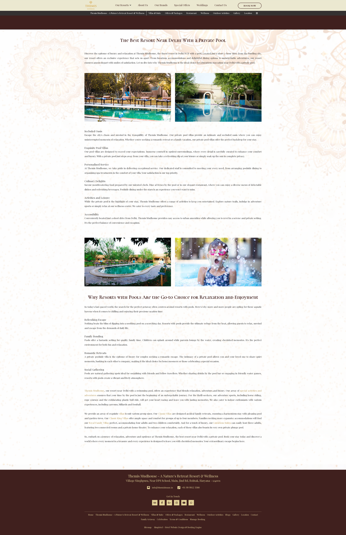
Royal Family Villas (99, 422)
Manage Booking (197, 519)
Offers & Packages (173, 13)
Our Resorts (122, 5)
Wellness (205, 13)
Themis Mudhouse (94, 390)
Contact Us (220, 5)
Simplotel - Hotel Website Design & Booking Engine (178, 527)
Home (91, 514)
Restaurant (191, 13)
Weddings (202, 5)
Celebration (162, 519)
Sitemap (148, 527)
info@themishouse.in (162, 487)
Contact (254, 514)
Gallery (236, 13)
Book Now (250, 5)
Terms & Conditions (179, 519)
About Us (143, 5)
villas (121, 413)
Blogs (227, 514)
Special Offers (182, 5)
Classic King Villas (118, 418)
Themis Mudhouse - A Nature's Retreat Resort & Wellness (117, 13)
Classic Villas (165, 413)
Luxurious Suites (222, 422)
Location (248, 13)
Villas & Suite (155, 13)
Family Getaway (148, 519)
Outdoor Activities (221, 13)
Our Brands (161, 5)
